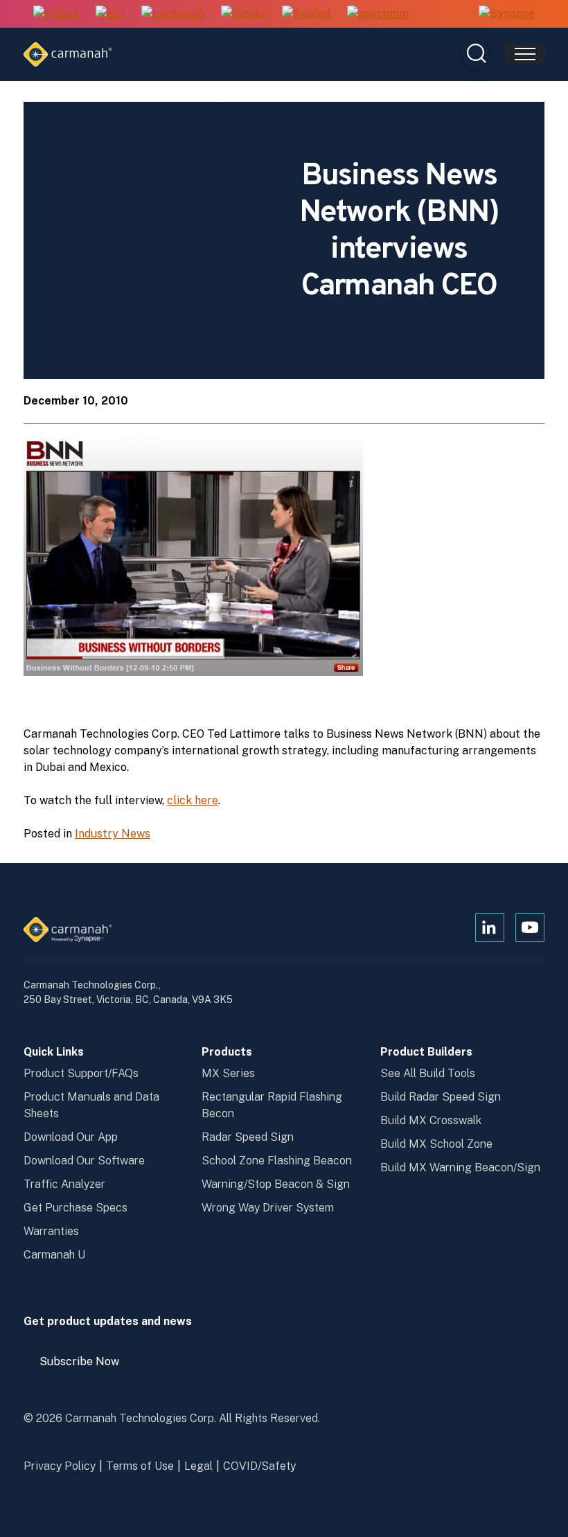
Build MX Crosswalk (430, 1120)
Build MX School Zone (436, 1143)
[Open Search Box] (475, 54)
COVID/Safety (259, 1466)
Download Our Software (84, 1160)
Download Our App (71, 1137)
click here (192, 800)
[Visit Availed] (306, 14)
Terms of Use (140, 1466)
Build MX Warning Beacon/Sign (460, 1167)
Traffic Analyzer (64, 1184)
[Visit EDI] (110, 14)
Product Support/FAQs (81, 1073)
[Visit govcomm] (378, 14)
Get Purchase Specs (75, 1207)
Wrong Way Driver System (268, 1207)
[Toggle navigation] (525, 54)
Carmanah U (54, 1254)
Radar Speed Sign (248, 1137)
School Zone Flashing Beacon (277, 1160)
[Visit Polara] (56, 14)
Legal (198, 1466)
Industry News (112, 833)
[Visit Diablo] (243, 14)
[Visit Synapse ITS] (507, 13)
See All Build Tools (427, 1073)
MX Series (228, 1073)
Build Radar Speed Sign (440, 1096)
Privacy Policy (60, 1466)
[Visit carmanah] (172, 14)
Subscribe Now (85, 1366)
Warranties (51, 1231)
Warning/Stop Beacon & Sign (276, 1184)
